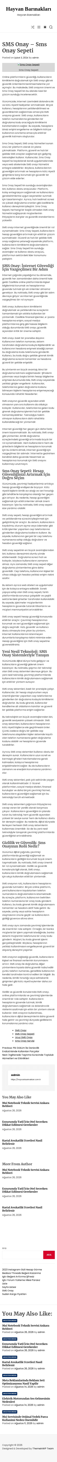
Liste (4, 1283)
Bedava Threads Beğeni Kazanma (21, 1273)
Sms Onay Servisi (24, 1041)
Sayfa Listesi (9, 1287)
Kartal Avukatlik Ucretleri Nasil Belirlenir (22, 1142)
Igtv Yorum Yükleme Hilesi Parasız (21, 1280)
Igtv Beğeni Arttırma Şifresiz (18, 1276)
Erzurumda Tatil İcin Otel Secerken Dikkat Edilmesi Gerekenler (25, 1123)
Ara (4, 1248)
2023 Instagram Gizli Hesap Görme (22, 1269)
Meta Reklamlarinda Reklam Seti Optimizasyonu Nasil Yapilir (23, 1382)
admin (35, 57)
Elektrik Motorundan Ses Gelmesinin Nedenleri (26, 1400)
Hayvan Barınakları (28, 9)
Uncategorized (10, 1321)
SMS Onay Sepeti (24, 1034)
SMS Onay (20, 1030)
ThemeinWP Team (43, 1448)
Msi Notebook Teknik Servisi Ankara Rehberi (25, 1104)
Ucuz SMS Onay (24, 1037)
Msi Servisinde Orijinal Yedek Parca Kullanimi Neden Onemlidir (25, 1418)
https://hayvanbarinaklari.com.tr (26, 1079)
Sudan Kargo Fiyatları (14, 1294)
